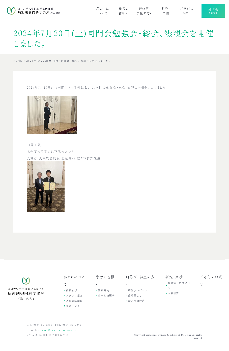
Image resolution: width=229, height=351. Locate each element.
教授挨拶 (71, 290)
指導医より (135, 295)
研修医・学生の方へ (145, 10)
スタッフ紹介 (74, 295)
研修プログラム (138, 290)
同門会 (213, 10)
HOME (17, 60)
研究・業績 (165, 10)
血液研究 (173, 293)
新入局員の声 (136, 300)
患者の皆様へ (124, 10)
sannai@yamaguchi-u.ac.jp (58, 330)
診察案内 (103, 290)
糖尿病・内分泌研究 (179, 286)
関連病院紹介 (74, 300)
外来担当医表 (106, 295)
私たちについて (102, 10)
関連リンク (73, 306)
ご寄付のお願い (187, 10)
